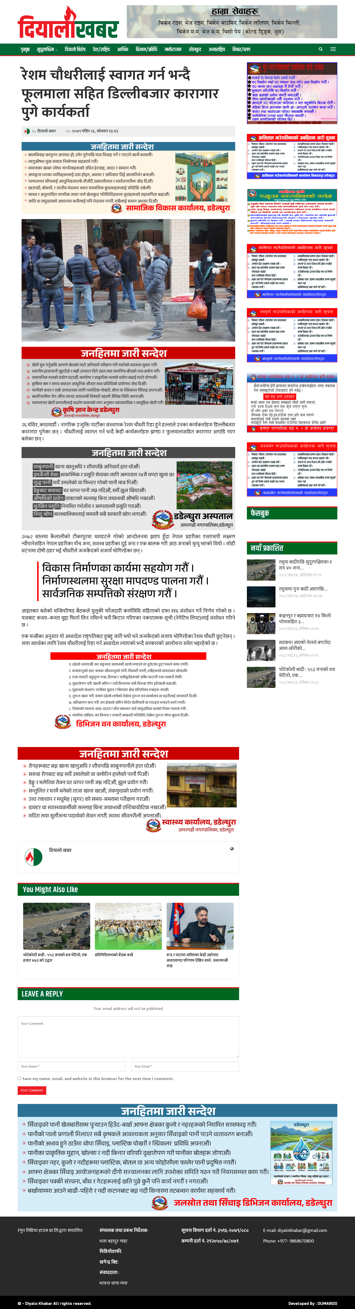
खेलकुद (195, 50)
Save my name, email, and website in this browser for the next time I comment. (98, 1078)
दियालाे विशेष (75, 50)
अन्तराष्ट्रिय (217, 50)
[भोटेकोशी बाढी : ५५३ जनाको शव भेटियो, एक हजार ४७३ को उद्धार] (56, 926)
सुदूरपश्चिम (45, 50)
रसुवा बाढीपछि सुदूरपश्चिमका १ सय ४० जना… (305, 565)
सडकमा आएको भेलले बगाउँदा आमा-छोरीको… (305, 646)
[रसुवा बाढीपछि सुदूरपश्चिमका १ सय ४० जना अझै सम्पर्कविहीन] (261, 569)
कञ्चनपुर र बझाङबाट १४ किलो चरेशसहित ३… (305, 619)
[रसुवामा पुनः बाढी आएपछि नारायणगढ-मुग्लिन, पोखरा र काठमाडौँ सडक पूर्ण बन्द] (261, 596)
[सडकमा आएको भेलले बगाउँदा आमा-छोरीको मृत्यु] (261, 650)
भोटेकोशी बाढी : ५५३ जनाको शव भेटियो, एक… (307, 673)
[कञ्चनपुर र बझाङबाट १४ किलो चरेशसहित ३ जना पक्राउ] (261, 623)
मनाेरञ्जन (173, 50)
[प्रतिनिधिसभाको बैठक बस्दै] (128, 926)
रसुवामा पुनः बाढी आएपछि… (303, 589)
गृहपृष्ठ (25, 50)
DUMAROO (327, 1303)
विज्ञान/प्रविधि (146, 50)
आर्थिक (122, 50)
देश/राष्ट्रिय (101, 50)
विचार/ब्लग (241, 50)
